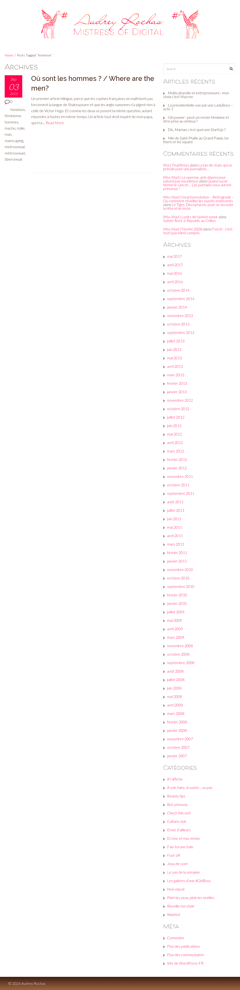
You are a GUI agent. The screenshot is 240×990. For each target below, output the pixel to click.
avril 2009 (175, 628)
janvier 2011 (177, 561)
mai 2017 (174, 256)
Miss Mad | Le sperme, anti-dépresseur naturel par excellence (194, 179)
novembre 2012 (180, 400)
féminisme (13, 115)
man (8, 134)
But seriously (177, 804)
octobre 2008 (178, 654)
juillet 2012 (175, 417)
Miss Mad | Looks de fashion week (190, 216)
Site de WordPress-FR (185, 963)
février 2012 (177, 459)
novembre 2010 (180, 569)
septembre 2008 (180, 662)
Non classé (176, 889)
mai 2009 (174, 620)
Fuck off (173, 855)
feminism (18, 109)
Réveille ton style (180, 906)
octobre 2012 (178, 408)
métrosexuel (15, 153)
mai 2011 (174, 527)
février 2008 (177, 722)
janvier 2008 (177, 730)
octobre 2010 (178, 578)
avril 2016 (175, 281)
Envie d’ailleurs (179, 830)
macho (10, 128)
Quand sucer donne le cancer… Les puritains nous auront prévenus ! (197, 185)
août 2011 (175, 501)
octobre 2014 (178, 290)
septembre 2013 (180, 332)
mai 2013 (174, 358)
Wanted (173, 914)
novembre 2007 (180, 739)
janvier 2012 (177, 468)
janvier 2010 (177, 603)
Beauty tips (176, 796)
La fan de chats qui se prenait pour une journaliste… (197, 167)
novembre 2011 (180, 476)
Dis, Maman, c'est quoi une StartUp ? (196, 129)
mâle (21, 128)
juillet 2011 (175, 510)
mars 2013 (175, 374)
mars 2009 (175, 637)
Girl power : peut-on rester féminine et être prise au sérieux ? (196, 119)
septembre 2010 (180, 586)
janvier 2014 (177, 307)
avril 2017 (175, 264)
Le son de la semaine (183, 872)
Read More (55, 122)
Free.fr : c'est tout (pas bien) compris (197, 231)
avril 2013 (175, 366)
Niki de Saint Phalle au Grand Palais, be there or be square (196, 140)
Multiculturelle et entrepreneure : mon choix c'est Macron (196, 95)
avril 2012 (175, 442)
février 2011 (177, 552)
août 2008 (175, 671)
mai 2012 (174, 434)
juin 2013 (174, 349)
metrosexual (15, 146)
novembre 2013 (180, 315)
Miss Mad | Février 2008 (182, 229)
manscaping (14, 140)
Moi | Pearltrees (176, 165)
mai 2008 (174, 696)
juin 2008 (174, 688)
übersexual (13, 159)
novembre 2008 (180, 645)
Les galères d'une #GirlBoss (189, 880)
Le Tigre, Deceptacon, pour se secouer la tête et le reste (198, 206)
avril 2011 (175, 535)
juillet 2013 (175, 341)
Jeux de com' (177, 863)
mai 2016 (174, 273)
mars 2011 (175, 544)
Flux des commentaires (185, 954)
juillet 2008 (175, 679)
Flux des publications (183, 946)
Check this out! (179, 813)
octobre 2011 (178, 485)
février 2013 (177, 383)
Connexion (175, 937)
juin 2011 (174, 518)
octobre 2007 (178, 747)
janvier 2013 (177, 391)
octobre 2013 (178, 324)
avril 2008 (175, 705)
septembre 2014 (180, 298)
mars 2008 (175, 713)
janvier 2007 (177, 755)
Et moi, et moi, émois (183, 838)
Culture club (176, 821)
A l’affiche (175, 779)
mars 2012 (175, 451)
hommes (12, 122)
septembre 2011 (180, 493)
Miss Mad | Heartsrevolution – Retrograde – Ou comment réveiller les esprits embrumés (198, 199)
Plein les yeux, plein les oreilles (190, 897)
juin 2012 (174, 425)
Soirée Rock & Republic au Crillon (189, 220)
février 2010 (177, 595)
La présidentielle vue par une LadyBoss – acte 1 (198, 107)
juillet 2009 (175, 612)
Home (9, 55)
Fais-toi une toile (180, 846)
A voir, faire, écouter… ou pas (190, 787)
